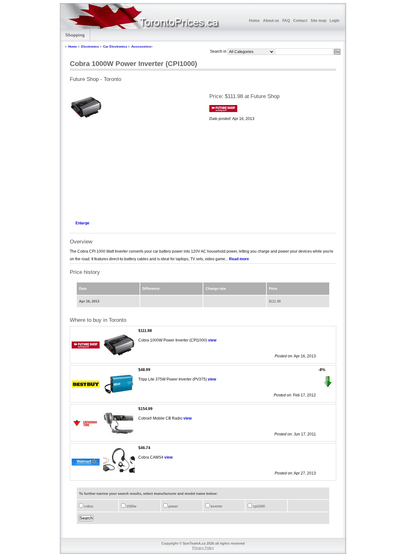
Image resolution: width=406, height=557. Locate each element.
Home (254, 20)
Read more (239, 259)
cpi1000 (258, 506)
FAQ (286, 20)
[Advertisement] (133, 170)
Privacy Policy (203, 548)
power (172, 506)
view (212, 340)
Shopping (75, 35)
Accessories (141, 46)
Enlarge (82, 223)
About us (271, 20)
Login (334, 20)
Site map (318, 20)
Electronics (90, 46)
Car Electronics (115, 46)
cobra (88, 506)
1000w (130, 506)
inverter (216, 506)
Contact (300, 20)
